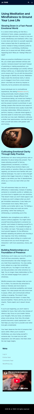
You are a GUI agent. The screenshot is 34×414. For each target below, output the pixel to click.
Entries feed (7, 357)
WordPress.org (7, 364)
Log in (5, 354)
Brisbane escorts (22, 91)
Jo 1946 (4, 2)
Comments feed (8, 360)
